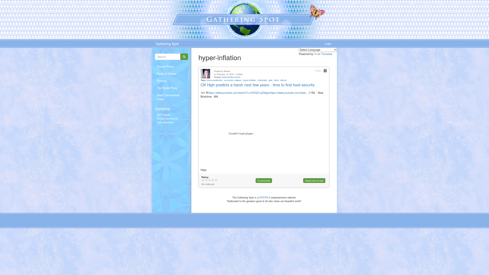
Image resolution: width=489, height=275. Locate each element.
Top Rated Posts (167, 88)
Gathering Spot (167, 43)
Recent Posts (165, 66)
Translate (326, 54)
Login (328, 43)
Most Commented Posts (168, 97)
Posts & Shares (166, 73)
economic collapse (232, 80)
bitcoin (283, 80)
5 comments (263, 180)
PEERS (264, 197)
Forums (162, 81)
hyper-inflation (249, 80)
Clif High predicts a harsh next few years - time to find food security (258, 84)
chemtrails (262, 80)
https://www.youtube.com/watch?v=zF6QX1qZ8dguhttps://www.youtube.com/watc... (259, 93)
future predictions (215, 80)
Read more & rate (314, 180)
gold (270, 80)
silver (276, 80)
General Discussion (231, 77)
